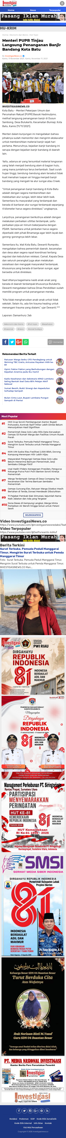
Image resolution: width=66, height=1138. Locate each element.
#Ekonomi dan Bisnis (13, 324)
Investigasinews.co (40, 1131)
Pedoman (24, 1119)
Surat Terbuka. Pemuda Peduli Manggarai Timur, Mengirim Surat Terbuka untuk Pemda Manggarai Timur (34, 444)
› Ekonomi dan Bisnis (18, 35)
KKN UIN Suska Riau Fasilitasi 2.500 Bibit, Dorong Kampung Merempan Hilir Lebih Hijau (34, 453)
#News (20, 329)
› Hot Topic (33, 35)
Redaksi (13, 1119)
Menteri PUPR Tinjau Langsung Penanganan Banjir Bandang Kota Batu (31, 45)
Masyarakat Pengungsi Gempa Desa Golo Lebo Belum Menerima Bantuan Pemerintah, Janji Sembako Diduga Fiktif (33, 462)
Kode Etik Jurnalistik (46, 1119)
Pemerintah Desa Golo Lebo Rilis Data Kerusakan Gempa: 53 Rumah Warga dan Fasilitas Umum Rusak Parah (36, 435)
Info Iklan (38, 1123)
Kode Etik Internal (23, 1123)
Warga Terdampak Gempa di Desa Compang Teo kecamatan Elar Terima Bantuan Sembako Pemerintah (33, 481)
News (33, 10)
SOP (33, 1119)
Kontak (48, 1123)
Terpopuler (55, 10)
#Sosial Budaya (35, 329)
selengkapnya (33, 515)
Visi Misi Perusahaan (33, 1127)
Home (11, 10)
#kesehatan (47, 324)
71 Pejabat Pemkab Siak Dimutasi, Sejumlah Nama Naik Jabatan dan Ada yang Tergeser (34, 497)
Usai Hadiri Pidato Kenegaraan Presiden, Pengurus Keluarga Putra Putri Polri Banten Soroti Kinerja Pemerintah (35, 472)
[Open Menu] (62, 3)
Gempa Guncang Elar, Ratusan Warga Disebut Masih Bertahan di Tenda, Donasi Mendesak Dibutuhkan (35, 490)
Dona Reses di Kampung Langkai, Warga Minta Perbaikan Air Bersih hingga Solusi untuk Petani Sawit (33, 506)
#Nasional (8, 329)
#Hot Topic (32, 324)
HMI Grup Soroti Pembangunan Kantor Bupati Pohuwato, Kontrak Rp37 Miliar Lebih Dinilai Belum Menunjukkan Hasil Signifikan (35, 425)
